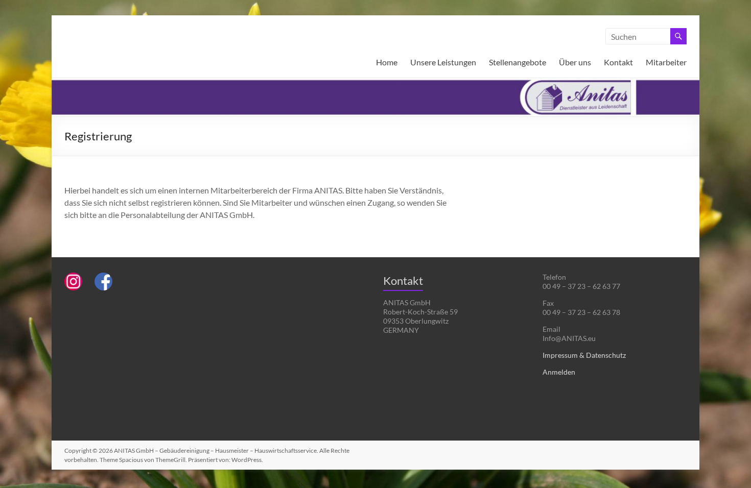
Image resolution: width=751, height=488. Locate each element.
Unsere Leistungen (443, 62)
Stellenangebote (517, 62)
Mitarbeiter (666, 62)
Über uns (575, 62)
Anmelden (559, 372)
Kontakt (618, 62)
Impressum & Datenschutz (584, 355)
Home (386, 62)
